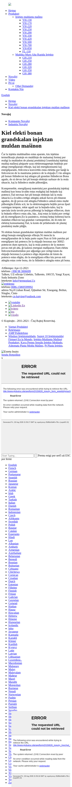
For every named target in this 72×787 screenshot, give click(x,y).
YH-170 (27, 23)
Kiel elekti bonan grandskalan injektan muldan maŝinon (39, 107)
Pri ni (11, 82)
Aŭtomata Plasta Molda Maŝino (25, 345)
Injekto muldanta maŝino (28, 16)
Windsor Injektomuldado (22, 336)
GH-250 (27, 60)
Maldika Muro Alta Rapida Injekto (34, 54)
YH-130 (27, 20)
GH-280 (27, 64)
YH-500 (27, 42)
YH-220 (27, 26)
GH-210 (27, 57)
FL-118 (26, 51)
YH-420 (27, 38)
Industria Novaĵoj (18, 124)
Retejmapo (14, 329)
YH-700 (27, 45)
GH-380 (27, 73)
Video (11, 79)
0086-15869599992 (22, 286)
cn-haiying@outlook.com (27, 296)
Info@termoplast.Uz (24, 280)
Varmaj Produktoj (18, 326)
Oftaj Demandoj (24, 86)
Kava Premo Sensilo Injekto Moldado (41, 342)
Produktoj (13, 13)
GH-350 (27, 70)
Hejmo (12, 10)
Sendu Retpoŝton (10, 354)
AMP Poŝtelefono (18, 333)
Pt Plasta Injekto (53, 345)
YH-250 (27, 29)
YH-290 (27, 32)
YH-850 (27, 48)
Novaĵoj (12, 76)
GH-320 (27, 67)
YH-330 (27, 35)
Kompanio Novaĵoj (19, 121)
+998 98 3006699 (21, 271)
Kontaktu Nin (16, 89)
